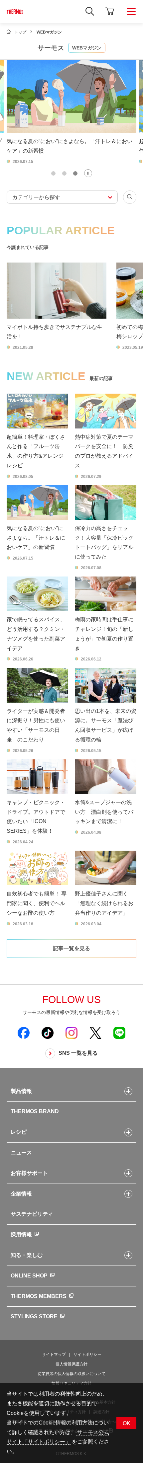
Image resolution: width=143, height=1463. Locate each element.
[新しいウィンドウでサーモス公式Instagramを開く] (71, 1033)
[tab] (53, 173)
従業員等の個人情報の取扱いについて (71, 1373)
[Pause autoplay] (88, 173)
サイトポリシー (87, 1354)
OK (126, 1423)
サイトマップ (54, 1354)
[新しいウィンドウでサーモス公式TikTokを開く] (48, 1033)
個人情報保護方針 (71, 1364)
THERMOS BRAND (35, 1111)
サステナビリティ (32, 1214)
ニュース (21, 1152)
